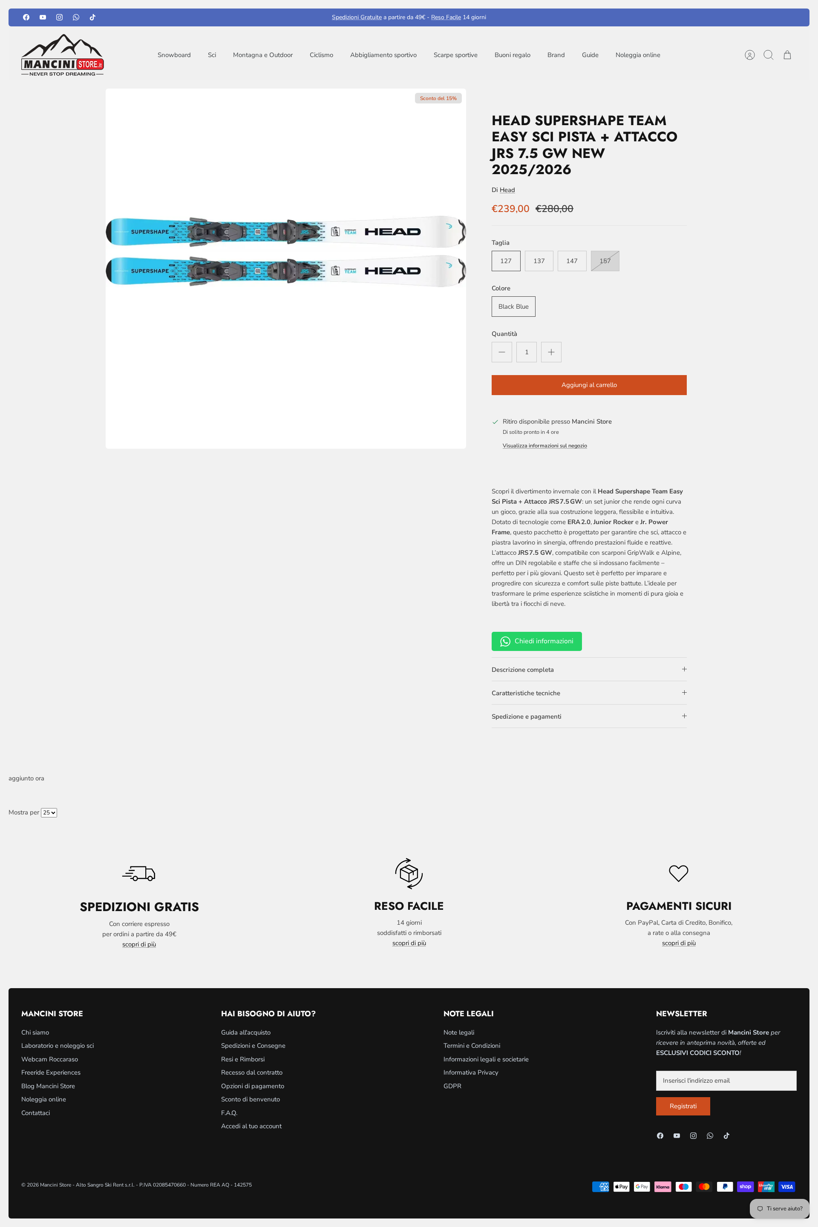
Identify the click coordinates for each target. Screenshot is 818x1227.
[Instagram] (59, 17)
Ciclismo (321, 55)
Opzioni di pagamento (252, 1086)
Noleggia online (638, 55)
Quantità (504, 334)
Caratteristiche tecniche (526, 693)
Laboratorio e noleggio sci (57, 1045)
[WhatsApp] (76, 17)
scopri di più (139, 944)
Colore (501, 288)
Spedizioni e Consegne (253, 1045)
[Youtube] (43, 17)
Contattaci (35, 1113)
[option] (286, 269)
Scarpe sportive (456, 55)
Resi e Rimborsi (243, 1059)
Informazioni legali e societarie (486, 1059)
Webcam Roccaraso (49, 1059)
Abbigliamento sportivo (383, 55)
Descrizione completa (523, 669)
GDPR (452, 1086)
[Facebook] (26, 17)
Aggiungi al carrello (589, 385)
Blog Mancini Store (48, 1086)
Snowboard (174, 55)
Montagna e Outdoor (263, 55)
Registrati (683, 1106)
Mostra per (24, 812)
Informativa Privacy (471, 1072)
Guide (590, 55)
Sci (212, 55)
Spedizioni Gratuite (357, 17)
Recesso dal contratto (251, 1072)
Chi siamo (35, 1032)
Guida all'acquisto (246, 1032)
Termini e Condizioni (472, 1045)
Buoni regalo (512, 55)
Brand (556, 55)
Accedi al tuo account (251, 1126)
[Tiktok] (92, 17)
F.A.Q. (229, 1113)
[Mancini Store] (64, 55)
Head (507, 190)
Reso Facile (446, 17)
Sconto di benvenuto (250, 1099)
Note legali (459, 1032)
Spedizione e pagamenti (527, 716)
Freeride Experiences (51, 1072)
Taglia (501, 242)
